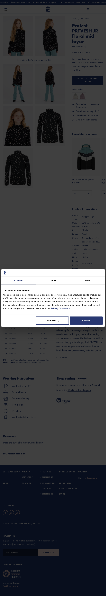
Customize (51, 320)
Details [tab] (53, 280)
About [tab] (87, 280)
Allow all (86, 320)
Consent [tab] (18, 280)
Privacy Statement (60, 308)
